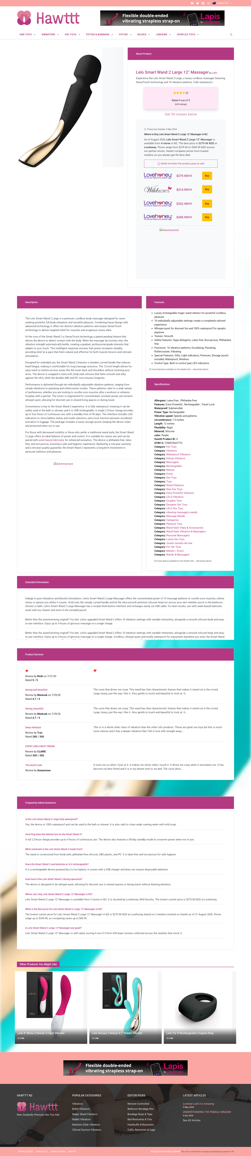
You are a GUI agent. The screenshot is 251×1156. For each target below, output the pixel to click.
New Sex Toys (174, 489)
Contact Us (41, 1151)
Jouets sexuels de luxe (179, 543)
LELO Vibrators (175, 496)
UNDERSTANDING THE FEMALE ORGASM (207, 1112)
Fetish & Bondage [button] (98, 34)
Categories (172, 520)
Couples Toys (174, 500)
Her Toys (171, 446)
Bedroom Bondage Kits (141, 1108)
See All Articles (191, 1120)
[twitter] (197, 3)
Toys (169, 481)
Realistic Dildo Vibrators (86, 1124)
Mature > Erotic (175, 550)
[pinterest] (203, 3)
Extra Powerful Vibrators (180, 493)
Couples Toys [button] (186, 34)
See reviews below (181, 114)
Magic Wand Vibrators (84, 1114)
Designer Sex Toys (176, 504)
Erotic (169, 473)
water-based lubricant (50, 440)
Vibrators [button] (48, 34)
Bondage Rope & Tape (140, 1114)
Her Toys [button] (26, 34)
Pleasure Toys (174, 523)
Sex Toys (171, 477)
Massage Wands (175, 516)
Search (71, 1151)
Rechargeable (174, 466)
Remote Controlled (138, 1103)
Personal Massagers (178, 535)
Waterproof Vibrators (178, 454)
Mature (170, 469)
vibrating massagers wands (181, 512)
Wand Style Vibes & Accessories (184, 527)
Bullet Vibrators (81, 1108)
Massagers (172, 462)
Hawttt (176, 1151)
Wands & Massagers (178, 554)
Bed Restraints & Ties (140, 1119)
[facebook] (192, 3)
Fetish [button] (123, 34)
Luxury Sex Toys (175, 539)
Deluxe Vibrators (175, 458)
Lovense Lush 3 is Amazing (198, 1103)
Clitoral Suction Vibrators (86, 1129)
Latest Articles (57, 1151)
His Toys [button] (71, 34)
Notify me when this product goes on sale (182, 163)
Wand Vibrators (175, 485)
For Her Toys (173, 546)
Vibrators (171, 450)
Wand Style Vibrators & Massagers (186, 531)
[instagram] (208, 3)
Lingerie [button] (162, 34)
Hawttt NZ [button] (223, 3)
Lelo (22, 1038)
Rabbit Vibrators (81, 1119)
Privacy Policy (25, 1151)
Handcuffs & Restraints (141, 1124)
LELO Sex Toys (174, 508)
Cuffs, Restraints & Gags (141, 1129)
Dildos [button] (142, 34)
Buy (207, 175)
